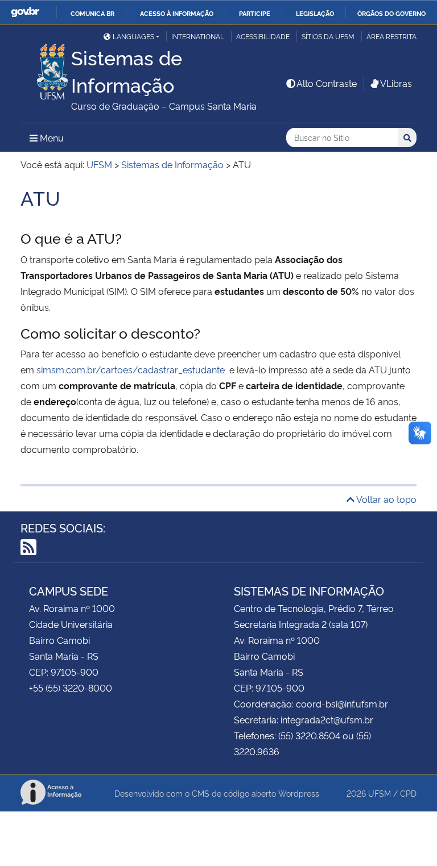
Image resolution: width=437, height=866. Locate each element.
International (197, 36)
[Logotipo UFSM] (45, 69)
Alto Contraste (326, 83)
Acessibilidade (263, 36)
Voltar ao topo (385, 499)
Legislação (315, 13)
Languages (133, 36)
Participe (254, 13)
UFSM (379, 793)
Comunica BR (92, 13)
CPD (408, 793)
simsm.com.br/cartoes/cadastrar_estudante (131, 369)
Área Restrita (391, 36)
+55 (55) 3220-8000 (70, 687)
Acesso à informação (176, 13)
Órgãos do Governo (391, 13)
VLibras (396, 83)
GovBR (25, 12)
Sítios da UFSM (328, 36)
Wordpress (298, 793)
